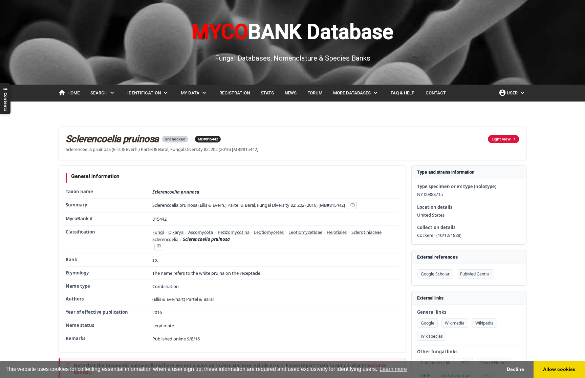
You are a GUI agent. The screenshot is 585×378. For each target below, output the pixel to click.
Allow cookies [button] (559, 369)
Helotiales (337, 232)
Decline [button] (515, 369)
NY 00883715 (430, 194)
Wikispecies (432, 336)
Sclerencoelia (165, 239)
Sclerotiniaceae (366, 232)
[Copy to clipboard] (352, 205)
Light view (501, 138)
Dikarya (175, 232)
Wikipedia (484, 323)
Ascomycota (200, 232)
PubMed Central (475, 274)
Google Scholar (435, 274)
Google (427, 323)
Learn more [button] (393, 369)
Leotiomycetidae (305, 232)
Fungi (158, 232)
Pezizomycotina (234, 232)
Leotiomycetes (269, 232)
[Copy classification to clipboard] (158, 246)
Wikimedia (454, 323)
